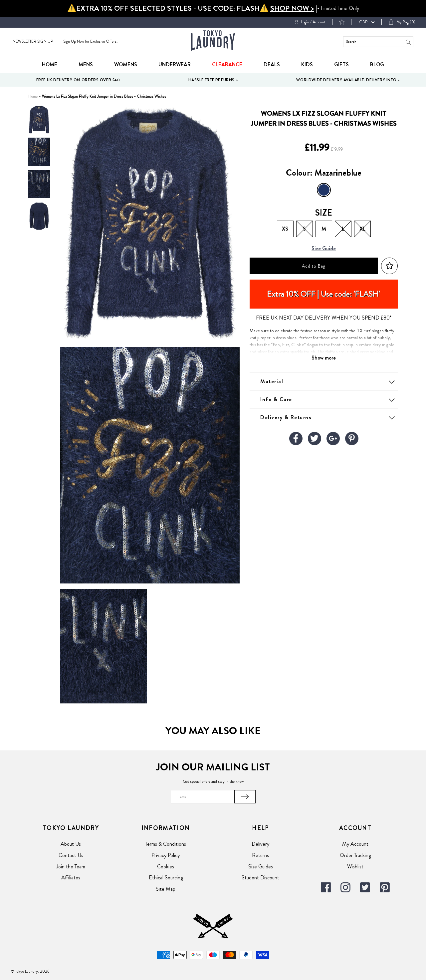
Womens (125, 64)
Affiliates (70, 877)
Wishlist (355, 866)
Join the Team (70, 866)
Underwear (174, 64)
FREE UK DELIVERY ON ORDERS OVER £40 (78, 80)
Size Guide (324, 248)
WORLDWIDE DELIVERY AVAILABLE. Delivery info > (347, 80)
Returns (260, 855)
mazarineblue (324, 190)
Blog (377, 64)
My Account (355, 844)
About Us (71, 844)
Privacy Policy (165, 855)
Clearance (227, 64)
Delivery (260, 844)
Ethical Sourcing (166, 877)
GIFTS (341, 64)
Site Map (165, 889)
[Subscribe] (245, 796)
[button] (389, 266)
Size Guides (260, 866)
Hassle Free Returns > (213, 80)
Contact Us (71, 855)
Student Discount (260, 877)
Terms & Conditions (165, 844)
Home (49, 64)
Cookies (165, 866)
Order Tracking (355, 855)
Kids (307, 64)
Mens (86, 64)
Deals (272, 64)
